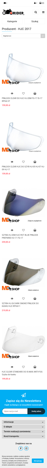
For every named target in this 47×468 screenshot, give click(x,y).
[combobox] (23, 36)
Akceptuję (38, 461)
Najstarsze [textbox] (7, 36)
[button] (41, 3)
